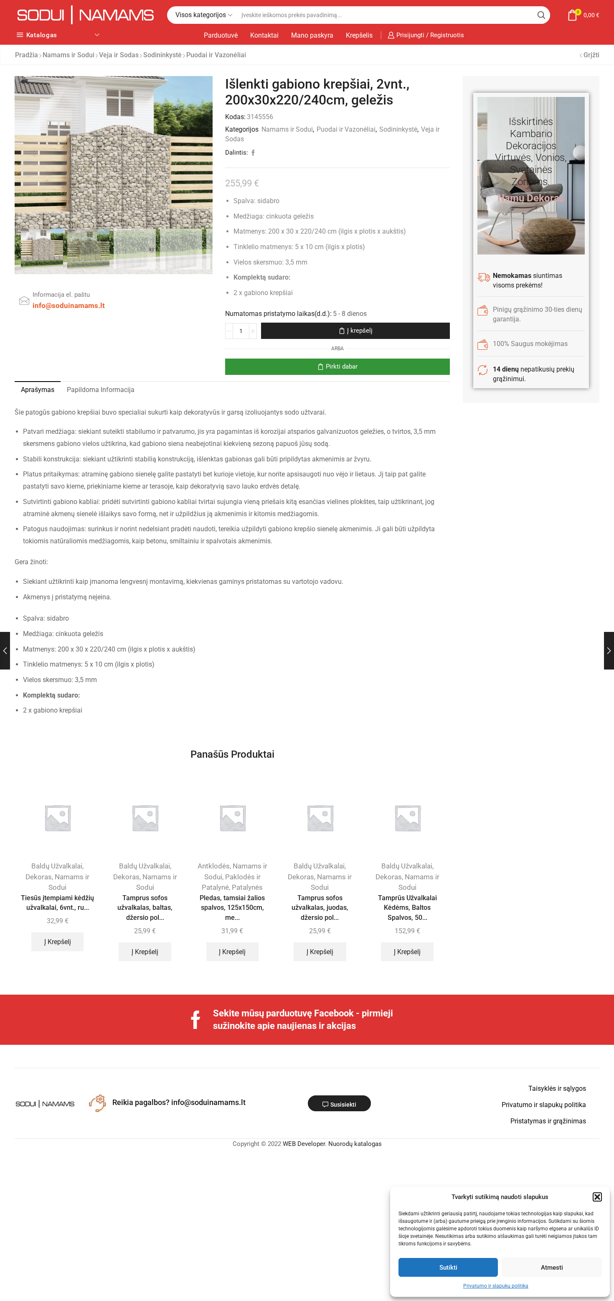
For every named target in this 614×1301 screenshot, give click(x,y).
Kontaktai (264, 35)
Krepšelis (359, 35)
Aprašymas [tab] (37, 390)
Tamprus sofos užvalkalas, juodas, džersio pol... (320, 908)
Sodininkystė (162, 55)
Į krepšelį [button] (57, 942)
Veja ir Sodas (119, 55)
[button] (597, 1197)
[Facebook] (196, 1020)
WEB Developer (304, 1144)
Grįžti (591, 55)
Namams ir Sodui (68, 55)
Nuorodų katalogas (355, 1144)
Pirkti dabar (342, 366)
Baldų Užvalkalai (56, 866)
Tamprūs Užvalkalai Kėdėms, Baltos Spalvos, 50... (407, 908)
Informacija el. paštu (61, 294)
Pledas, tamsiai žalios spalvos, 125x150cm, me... (232, 908)
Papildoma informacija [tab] (100, 390)
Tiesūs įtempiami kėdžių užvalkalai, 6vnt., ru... (57, 903)
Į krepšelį (360, 330)
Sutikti (448, 1267)
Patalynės (247, 887)
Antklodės (214, 866)
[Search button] (541, 15)
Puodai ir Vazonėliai (216, 55)
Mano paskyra (312, 35)
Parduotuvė (221, 35)
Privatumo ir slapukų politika (495, 1286)
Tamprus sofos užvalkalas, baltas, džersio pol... (145, 908)
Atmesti (552, 1267)
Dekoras (38, 877)
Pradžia (26, 55)
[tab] (38, 390)
